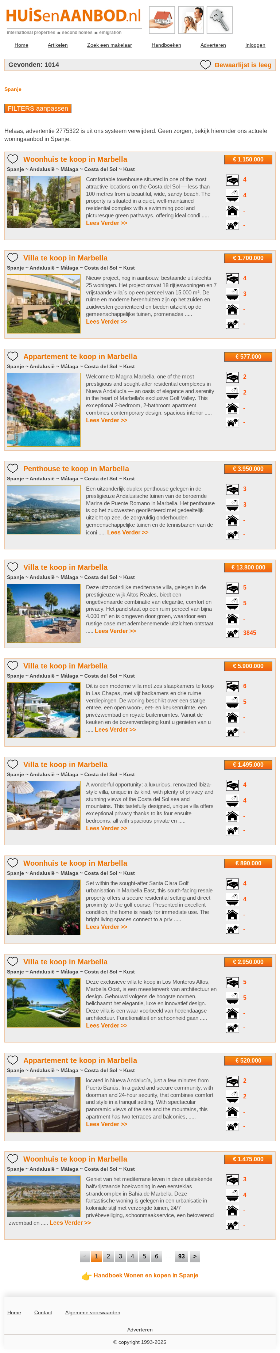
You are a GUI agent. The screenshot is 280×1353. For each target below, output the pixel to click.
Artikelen (58, 45)
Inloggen (255, 45)
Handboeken (166, 45)
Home (21, 45)
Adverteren (213, 45)
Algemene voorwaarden (92, 1312)
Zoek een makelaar (109, 45)
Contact (43, 1312)
